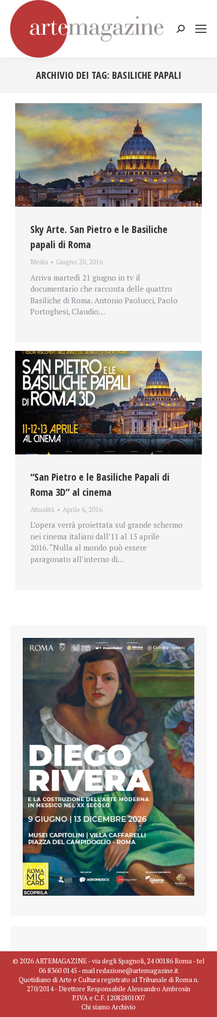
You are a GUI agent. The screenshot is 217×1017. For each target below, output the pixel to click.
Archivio (124, 1006)
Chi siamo (95, 1006)
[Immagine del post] (108, 155)
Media (39, 261)
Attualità (42, 509)
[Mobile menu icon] (201, 29)
